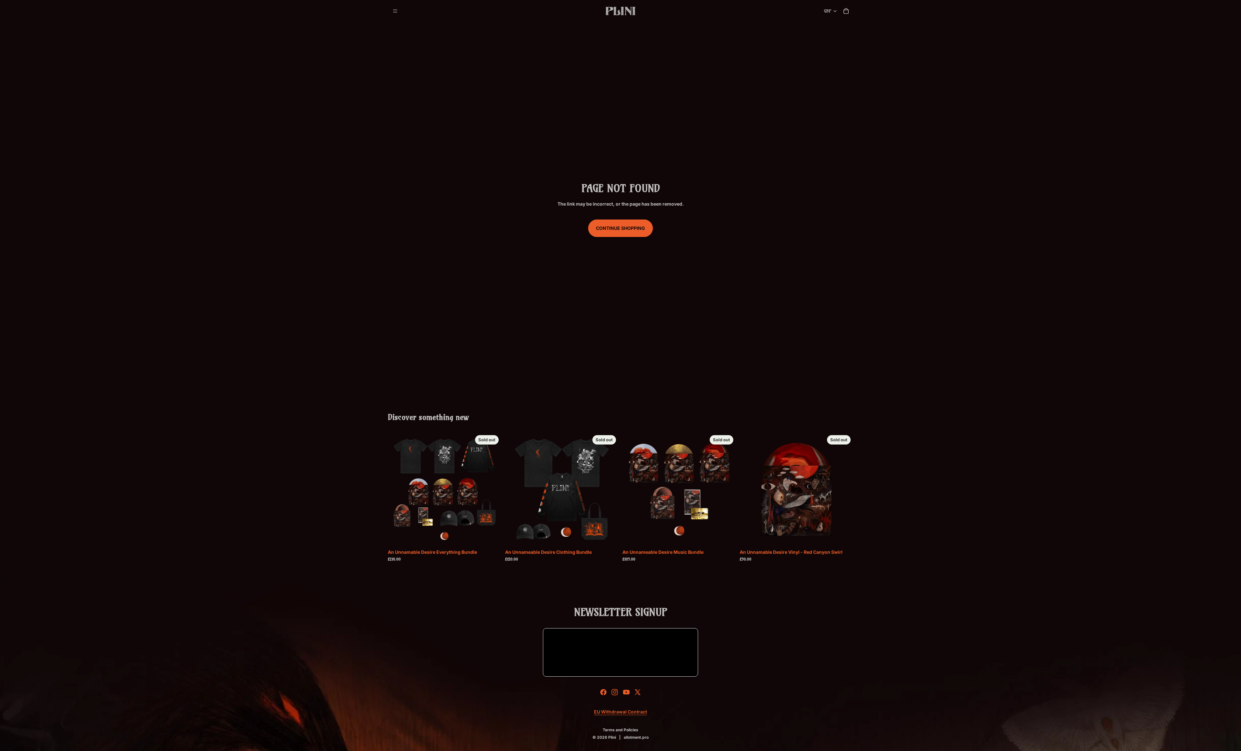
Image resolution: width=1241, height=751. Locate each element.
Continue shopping (620, 228)
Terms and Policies (620, 729)
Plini (612, 737)
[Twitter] (638, 692)
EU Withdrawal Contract (620, 711)
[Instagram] (615, 692)
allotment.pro (636, 737)
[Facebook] (603, 692)
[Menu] (395, 11)
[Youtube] (626, 692)
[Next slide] (491, 489)
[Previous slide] (397, 489)
